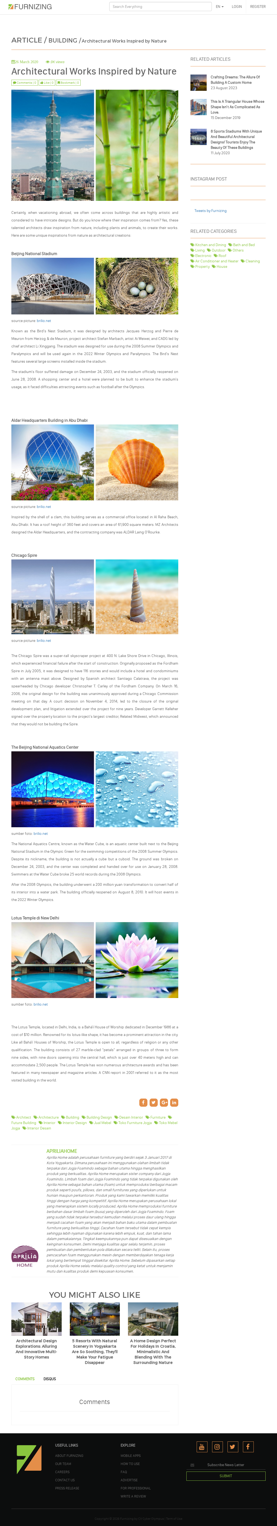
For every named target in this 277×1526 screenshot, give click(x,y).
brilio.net (44, 320)
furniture (158, 1117)
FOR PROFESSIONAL (136, 1488)
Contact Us (65, 1480)
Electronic (203, 255)
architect (23, 1117)
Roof (222, 255)
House (221, 266)
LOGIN (237, 6)
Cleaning (252, 261)
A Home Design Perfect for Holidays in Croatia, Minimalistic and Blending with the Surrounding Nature (153, 1351)
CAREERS (62, 1472)
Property (202, 266)
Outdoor (218, 250)
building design (99, 1117)
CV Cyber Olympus (151, 1519)
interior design (74, 1123)
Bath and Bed (243, 245)
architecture (48, 1117)
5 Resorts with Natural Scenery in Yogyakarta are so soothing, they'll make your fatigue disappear (95, 1351)
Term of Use (174, 1519)
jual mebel (102, 1123)
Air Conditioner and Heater (216, 261)
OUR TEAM (63, 1463)
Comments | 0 (26, 83)
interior (49, 1123)
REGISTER (258, 6)
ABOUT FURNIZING (69, 1455)
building (72, 1117)
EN (218, 6)
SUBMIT (226, 1476)
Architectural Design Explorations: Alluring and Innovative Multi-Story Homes (36, 1349)
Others (238, 250)
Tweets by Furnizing (210, 210)
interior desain (39, 1128)
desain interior (130, 1117)
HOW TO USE (130, 1463)
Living (199, 250)
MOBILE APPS (131, 1455)
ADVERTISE (129, 1480)
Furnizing (127, 1519)
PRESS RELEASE (67, 1488)
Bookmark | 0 (69, 83)
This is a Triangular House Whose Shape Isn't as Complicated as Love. (237, 107)
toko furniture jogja (135, 1123)
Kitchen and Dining (210, 245)
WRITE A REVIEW (133, 1496)
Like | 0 (48, 83)
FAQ (124, 1472)
